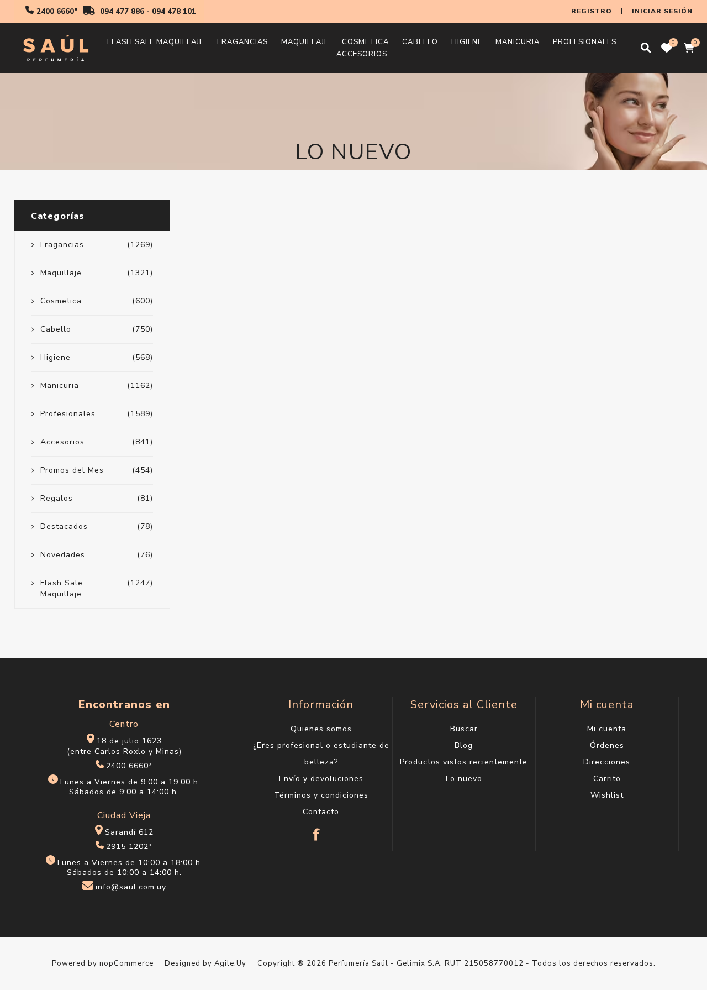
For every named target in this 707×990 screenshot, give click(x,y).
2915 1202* (129, 846)
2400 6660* (57, 12)
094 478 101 (174, 12)
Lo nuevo (464, 778)
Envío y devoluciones (321, 778)
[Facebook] (317, 829)
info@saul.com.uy (131, 887)
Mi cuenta (606, 729)
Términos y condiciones (321, 795)
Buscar (464, 729)
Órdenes (607, 745)
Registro (591, 11)
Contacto (321, 811)
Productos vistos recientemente (463, 762)
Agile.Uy (230, 963)
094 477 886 (122, 12)
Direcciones (606, 762)
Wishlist (607, 795)
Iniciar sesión (662, 11)
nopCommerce (126, 963)
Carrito (607, 778)
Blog (464, 745)
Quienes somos (321, 729)
